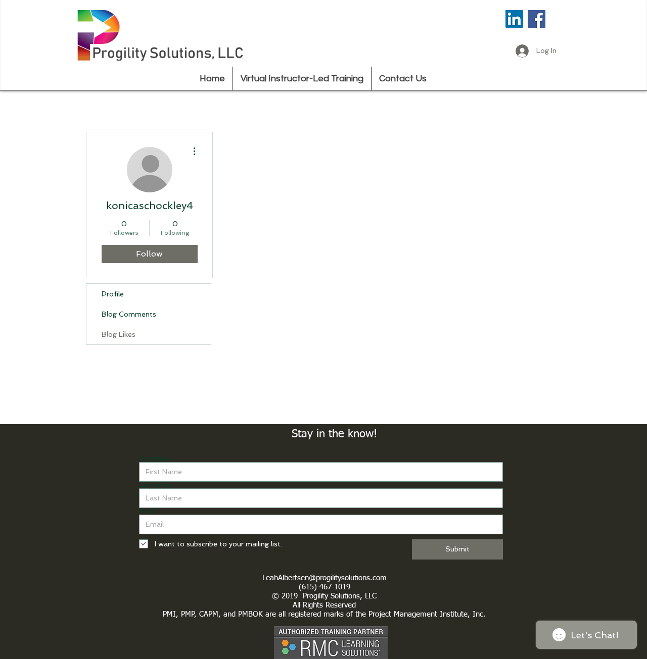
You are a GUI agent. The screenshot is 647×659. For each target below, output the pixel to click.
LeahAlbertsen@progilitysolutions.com (324, 578)
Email (147, 511)
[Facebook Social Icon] (536, 19)
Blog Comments (129, 314)
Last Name (154, 485)
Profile (113, 294)
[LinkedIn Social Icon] (514, 19)
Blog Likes (118, 334)
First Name (154, 458)
